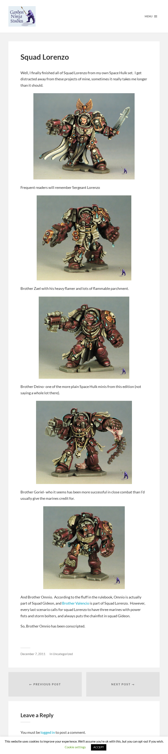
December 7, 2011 (32, 654)
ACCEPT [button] (98, 747)
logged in (48, 732)
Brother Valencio (75, 603)
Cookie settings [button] (75, 747)
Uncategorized (63, 654)
